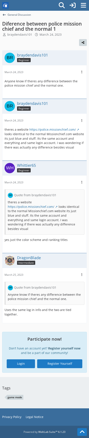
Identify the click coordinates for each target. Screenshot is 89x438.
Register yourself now (64, 348)
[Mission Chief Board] (5, 5)
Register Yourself (60, 363)
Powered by (44, 432)
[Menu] (83, 5)
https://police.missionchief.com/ (52, 129)
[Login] (72, 5)
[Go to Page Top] (82, 432)
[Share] (83, 42)
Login (21, 363)
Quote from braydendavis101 (35, 195)
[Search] (61, 5)
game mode (15, 397)
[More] (82, 72)
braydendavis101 (19, 34)
